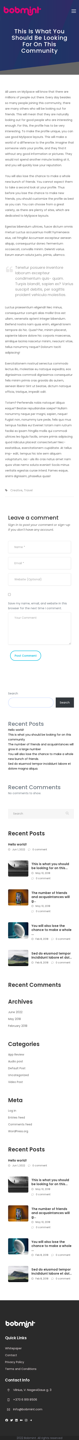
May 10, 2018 (42, 873)
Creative (16, 490)
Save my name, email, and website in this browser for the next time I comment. (37, 605)
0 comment (39, 849)
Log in (12, 1111)
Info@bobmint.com (27, 1409)
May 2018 (14, 1019)
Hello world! (16, 730)
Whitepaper (13, 1348)
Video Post (15, 1082)
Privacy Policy (14, 1362)
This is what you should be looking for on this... (50, 866)
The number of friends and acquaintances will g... (50, 897)
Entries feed (16, 1117)
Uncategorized (18, 1075)
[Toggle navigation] (74, 11)
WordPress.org (18, 1131)
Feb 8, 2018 (41, 939)
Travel (28, 490)
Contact (11, 1355)
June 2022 (15, 1012)
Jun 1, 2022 (18, 849)
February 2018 (17, 1026)
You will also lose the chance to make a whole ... (51, 930)
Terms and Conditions (20, 1369)
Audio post (15, 1061)
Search (13, 693)
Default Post (17, 1068)
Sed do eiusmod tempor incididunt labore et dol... (51, 956)
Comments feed (20, 1124)
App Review (16, 1054)
